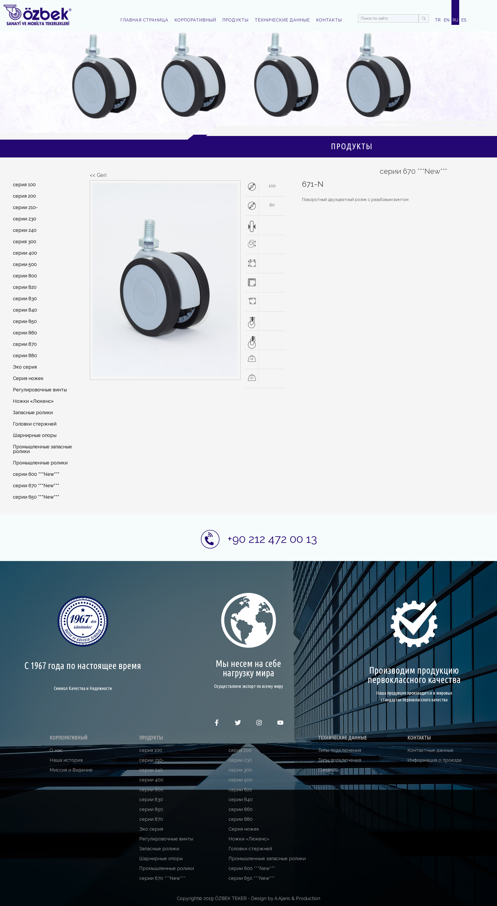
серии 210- (25, 207)
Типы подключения (339, 750)
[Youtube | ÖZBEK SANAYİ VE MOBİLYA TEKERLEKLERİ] (280, 724)
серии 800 (25, 275)
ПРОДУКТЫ (235, 20)
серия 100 (24, 184)
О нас (56, 750)
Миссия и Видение (71, 770)
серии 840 (25, 310)
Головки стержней (34, 424)
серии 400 (25, 253)
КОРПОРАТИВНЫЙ (195, 20)
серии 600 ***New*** (36, 474)
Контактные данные (430, 750)
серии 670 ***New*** (36, 485)
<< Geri (98, 175)
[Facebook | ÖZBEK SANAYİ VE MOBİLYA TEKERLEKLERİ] (216, 724)
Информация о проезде (434, 760)
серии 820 (24, 287)
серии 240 (24, 230)
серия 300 (24, 241)
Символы (328, 770)
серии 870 (25, 344)
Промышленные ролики (40, 462)
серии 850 (25, 321)
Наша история (66, 760)
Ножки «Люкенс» (33, 401)
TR (438, 20)
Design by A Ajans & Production (285, 898)
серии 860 (25, 332)
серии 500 (25, 264)
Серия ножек (28, 378)
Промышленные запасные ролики (42, 449)
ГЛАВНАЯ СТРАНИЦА (144, 20)
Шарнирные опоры (34, 435)
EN (446, 20)
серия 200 (24, 196)
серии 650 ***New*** (36, 497)
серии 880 (25, 355)
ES (463, 20)
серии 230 (24, 218)
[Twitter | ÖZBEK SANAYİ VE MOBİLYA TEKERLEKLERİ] (238, 724)
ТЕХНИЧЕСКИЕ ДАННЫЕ (282, 20)
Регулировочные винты (40, 389)
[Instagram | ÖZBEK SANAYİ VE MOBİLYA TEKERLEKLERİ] (259, 724)
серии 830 (25, 298)
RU (455, 20)
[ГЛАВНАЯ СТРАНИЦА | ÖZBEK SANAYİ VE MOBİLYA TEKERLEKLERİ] (37, 15)
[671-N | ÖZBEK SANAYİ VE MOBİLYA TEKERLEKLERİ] (165, 374)
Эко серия (25, 367)
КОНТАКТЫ (329, 20)
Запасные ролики (33, 412)
